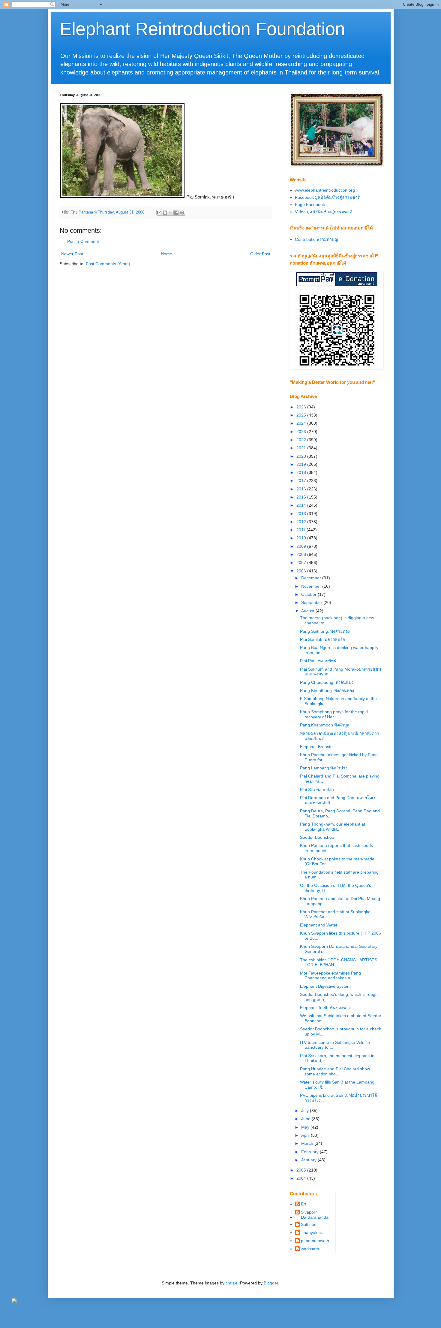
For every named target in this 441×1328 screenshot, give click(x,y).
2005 (301, 1170)
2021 (301, 447)
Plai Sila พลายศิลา (317, 789)
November (311, 586)
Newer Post (72, 253)
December (311, 577)
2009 (301, 546)
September (312, 602)
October (309, 594)
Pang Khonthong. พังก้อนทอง (327, 690)
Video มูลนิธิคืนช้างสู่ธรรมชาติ (323, 211)
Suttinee (308, 1224)
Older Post (260, 253)
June (306, 1118)
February (310, 1151)
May (305, 1127)
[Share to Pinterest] (182, 213)
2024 (301, 423)
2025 (301, 415)
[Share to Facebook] (176, 213)
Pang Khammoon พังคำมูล (325, 725)
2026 (301, 407)
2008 (301, 554)
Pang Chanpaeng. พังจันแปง (326, 682)
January (309, 1159)
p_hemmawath (315, 1240)
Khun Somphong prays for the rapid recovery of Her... (334, 714)
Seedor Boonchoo (317, 837)
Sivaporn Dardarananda (314, 1215)
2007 (301, 562)
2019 (301, 464)
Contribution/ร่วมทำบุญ (316, 239)
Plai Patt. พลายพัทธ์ (318, 660)
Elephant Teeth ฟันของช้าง (325, 1007)
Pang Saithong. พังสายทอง (325, 631)
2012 (301, 521)
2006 (301, 570)
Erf (303, 1204)
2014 (301, 505)
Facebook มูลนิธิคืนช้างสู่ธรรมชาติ (327, 197)
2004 (301, 1178)
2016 (301, 489)
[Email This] (159, 213)
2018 (301, 472)
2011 (301, 529)
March (307, 1143)
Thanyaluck (312, 1232)
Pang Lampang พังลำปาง (323, 768)
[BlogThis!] (165, 213)
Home (166, 253)
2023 (301, 431)
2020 (301, 456)
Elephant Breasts (316, 746)
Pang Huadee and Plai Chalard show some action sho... (335, 1071)
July (305, 1110)
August (308, 610)
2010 (301, 537)
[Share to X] (171, 213)
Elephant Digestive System (325, 986)
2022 (301, 439)
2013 (301, 513)
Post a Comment (83, 241)
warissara (310, 1248)
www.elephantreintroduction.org (325, 190)
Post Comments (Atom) (108, 263)
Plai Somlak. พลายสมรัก (322, 639)
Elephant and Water (319, 925)
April (306, 1135)
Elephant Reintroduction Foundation (202, 29)
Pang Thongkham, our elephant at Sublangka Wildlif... (332, 827)
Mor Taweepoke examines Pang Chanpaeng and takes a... (330, 976)
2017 (301, 480)
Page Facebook (310, 204)
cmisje (232, 1283)
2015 (301, 497)
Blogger (271, 1283)
